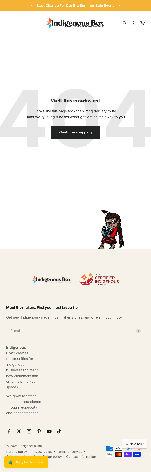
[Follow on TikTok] (59, 431)
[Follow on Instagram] (29, 431)
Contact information (81, 457)
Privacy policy (41, 452)
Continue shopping (75, 132)
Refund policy (16, 452)
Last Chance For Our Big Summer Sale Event (75, 5)
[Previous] (32, 5)
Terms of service (69, 452)
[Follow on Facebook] (9, 431)
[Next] (119, 5)
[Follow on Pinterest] (39, 431)
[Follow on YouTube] (49, 431)
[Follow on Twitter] (19, 431)
